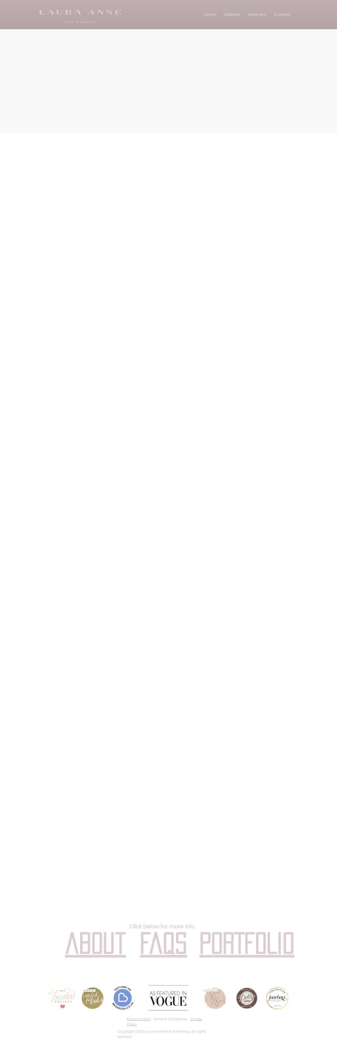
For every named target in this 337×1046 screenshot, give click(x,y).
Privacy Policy (138, 1019)
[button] (232, 14)
